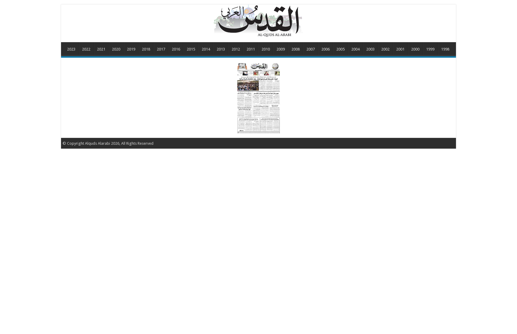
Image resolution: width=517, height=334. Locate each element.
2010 (265, 49)
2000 (415, 49)
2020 (116, 49)
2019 (131, 49)
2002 (385, 49)
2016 (176, 49)
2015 (191, 49)
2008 (295, 49)
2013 (221, 49)
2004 (355, 49)
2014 (206, 49)
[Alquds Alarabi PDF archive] (258, 20)
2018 (146, 49)
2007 (310, 49)
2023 (71, 49)
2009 (280, 49)
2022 (86, 49)
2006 (325, 49)
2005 (340, 49)
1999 (430, 49)
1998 (445, 49)
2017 (161, 49)
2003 (370, 49)
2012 (236, 49)
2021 (101, 49)
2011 (251, 49)
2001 (400, 49)
